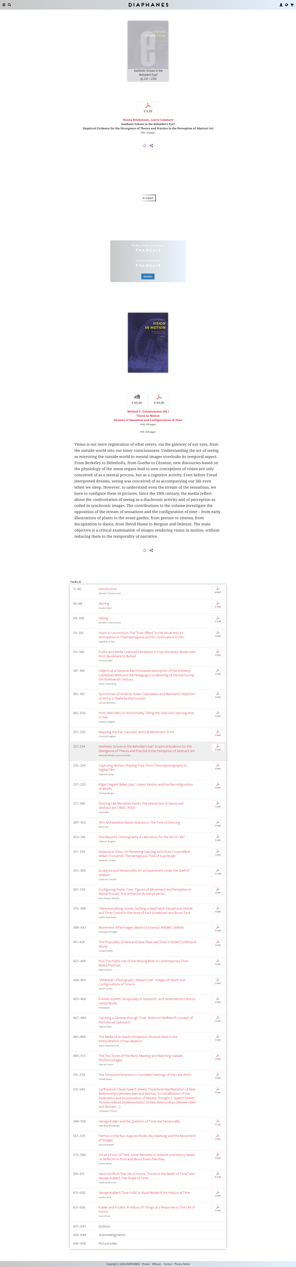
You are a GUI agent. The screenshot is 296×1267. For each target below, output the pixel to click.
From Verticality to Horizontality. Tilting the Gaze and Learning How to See (146, 715)
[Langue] (286, 5)
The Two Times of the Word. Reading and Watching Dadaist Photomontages (141, 1058)
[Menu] (3, 5)
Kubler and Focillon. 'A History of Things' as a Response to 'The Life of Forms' (147, 1209)
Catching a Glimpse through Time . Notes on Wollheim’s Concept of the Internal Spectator (146, 1020)
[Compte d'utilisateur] (281, 5)
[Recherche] (9, 5)
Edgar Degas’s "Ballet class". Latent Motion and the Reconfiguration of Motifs (146, 786)
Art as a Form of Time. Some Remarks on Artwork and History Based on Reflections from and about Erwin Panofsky (147, 1157)
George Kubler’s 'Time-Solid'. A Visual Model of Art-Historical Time (144, 1193)
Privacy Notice (182, 1264)
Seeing (103, 618)
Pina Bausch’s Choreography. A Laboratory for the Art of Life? (142, 837)
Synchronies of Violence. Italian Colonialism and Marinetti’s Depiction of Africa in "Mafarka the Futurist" (147, 696)
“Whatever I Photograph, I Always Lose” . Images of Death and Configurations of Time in (142, 982)
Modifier (148, 276)
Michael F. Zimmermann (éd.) (148, 411)
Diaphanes (148, 5)
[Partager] (151, 146)
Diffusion (156, 1264)
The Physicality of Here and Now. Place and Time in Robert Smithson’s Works (147, 944)
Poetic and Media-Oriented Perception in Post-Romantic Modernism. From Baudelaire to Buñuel (147, 654)
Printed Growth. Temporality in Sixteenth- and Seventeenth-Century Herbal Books (147, 1001)
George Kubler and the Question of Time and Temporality (139, 1121)
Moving (104, 604)
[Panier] (292, 5)
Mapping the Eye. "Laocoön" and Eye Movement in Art (136, 732)
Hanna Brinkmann (136, 119)
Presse (146, 1264)
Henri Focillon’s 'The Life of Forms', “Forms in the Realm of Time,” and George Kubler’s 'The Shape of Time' (147, 1176)
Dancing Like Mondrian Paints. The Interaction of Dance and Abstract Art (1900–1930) (141, 805)
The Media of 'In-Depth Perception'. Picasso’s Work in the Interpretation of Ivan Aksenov (138, 1039)
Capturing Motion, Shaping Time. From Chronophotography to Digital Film (143, 767)
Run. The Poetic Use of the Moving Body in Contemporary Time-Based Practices (144, 963)
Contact (168, 1264)
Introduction (108, 589)
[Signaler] (145, 146)
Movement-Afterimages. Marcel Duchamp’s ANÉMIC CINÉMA (141, 927)
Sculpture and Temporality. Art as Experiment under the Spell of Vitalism (144, 873)
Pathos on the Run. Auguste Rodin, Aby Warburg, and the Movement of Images (147, 1138)
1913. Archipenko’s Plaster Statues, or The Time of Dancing (139, 822)
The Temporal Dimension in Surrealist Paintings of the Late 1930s (145, 1075)
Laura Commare (162, 119)
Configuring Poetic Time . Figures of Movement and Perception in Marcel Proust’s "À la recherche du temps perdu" (145, 892)
